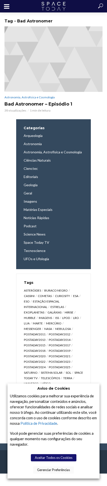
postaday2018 (35, 351)
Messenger (32, 329)
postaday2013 (35, 340)
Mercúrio (53, 323)
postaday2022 (35, 362)
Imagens (45, 318)
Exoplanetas (34, 312)
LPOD (66, 318)
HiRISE (69, 312)
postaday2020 (35, 356)
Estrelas (57, 307)
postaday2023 (59, 362)
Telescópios (50, 378)
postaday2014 (59, 340)
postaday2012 (59, 334)
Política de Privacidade (38, 423)
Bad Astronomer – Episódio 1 (38, 104)
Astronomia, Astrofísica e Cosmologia (29, 97)
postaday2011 (35, 334)
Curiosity (62, 296)
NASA (48, 329)
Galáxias (54, 312)
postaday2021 (59, 356)
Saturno (31, 372)
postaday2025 (59, 367)
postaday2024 (35, 367)
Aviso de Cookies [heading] (53, 388)
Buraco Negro (56, 290)
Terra (67, 378)
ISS (57, 318)
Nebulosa (63, 329)
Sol (68, 372)
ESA (75, 296)
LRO (76, 318)
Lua (27, 323)
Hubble (30, 318)
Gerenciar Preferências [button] (53, 470)
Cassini (29, 296)
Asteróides (32, 290)
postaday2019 (59, 351)
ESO (27, 301)
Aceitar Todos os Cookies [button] (53, 458)
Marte (38, 323)
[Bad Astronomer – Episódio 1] (53, 59)
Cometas (45, 296)
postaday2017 (59, 345)
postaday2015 (35, 345)
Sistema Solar (51, 372)
